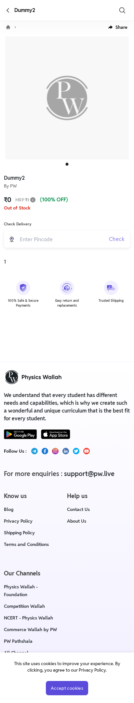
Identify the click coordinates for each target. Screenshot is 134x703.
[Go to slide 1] (67, 164)
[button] (118, 27)
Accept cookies (67, 688)
